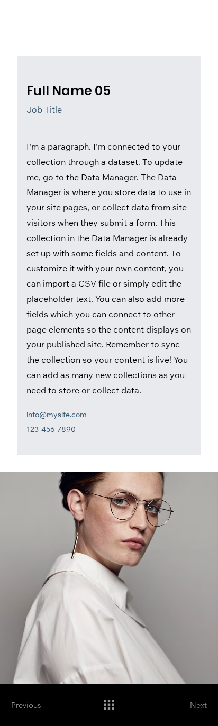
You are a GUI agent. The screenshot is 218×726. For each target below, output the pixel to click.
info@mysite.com (56, 415)
